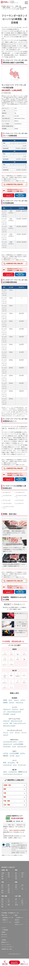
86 (17, 762)
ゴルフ (5, 771)
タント (10, 700)
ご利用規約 (3, 939)
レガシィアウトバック (19, 723)
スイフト (17, 732)
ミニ (11, 682)
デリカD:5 (6, 714)
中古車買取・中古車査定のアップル (10, 912)
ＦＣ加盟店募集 (4, 929)
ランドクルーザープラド (10, 741)
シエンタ (12, 714)
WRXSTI (5, 755)
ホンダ (24, 654)
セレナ (22, 709)
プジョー (17, 682)
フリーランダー (20, 500)
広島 (9, 901)
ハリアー (20, 741)
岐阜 (2, 892)
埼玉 (16, 874)
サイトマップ (4, 936)
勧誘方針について (5, 942)
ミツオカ (11, 664)
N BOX (5, 700)
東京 (16, 873)
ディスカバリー (7, 492)
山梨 (9, 888)
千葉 (22, 874)
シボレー (5, 687)
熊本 (22, 901)
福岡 (16, 899)
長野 (9, 885)
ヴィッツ (5, 732)
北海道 (2, 873)
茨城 (16, 878)
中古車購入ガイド (19, 917)
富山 (2, 887)
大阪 (16, 885)
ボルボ (24, 682)
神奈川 (22, 873)
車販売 (16, 915)
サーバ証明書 (20, 848)
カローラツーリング (16, 721)
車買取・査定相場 (6, 7)
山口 (2, 902)
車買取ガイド (5, 919)
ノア (4, 711)
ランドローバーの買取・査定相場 (19, 7)
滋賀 (16, 887)
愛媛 (9, 904)
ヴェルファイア (7, 744)
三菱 (24, 659)
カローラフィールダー (9, 725)
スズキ (17, 659)
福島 (2, 878)
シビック (5, 735)
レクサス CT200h (18, 744)
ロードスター (11, 762)
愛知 (9, 890)
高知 (2, 906)
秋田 (2, 876)
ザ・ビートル (22, 765)
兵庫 (22, 888)
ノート (11, 732)
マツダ (4, 659)
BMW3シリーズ (22, 771)
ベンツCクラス (12, 771)
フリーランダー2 (7, 503)
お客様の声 (17, 922)
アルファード (7, 709)
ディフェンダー (7, 500)
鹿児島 (16, 904)
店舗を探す (17, 919)
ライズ (14, 746)
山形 (9, 876)
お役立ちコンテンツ (19, 924)
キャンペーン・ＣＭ (7, 922)
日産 (18, 654)
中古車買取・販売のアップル (7, 6)
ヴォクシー (15, 709)
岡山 (2, 901)
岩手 (2, 874)
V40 (11, 723)
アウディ (24, 675)
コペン (15, 765)
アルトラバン (19, 702)
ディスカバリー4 (7, 495)
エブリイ (11, 702)
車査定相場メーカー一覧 (8, 917)
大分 (16, 902)
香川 (2, 904)
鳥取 (2, 899)
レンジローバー (20, 503)
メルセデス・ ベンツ (5, 676)
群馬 (16, 876)
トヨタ (11, 654)
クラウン (22, 753)
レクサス (5, 654)
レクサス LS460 (14, 753)
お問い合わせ (4, 934)
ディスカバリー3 (20, 492)
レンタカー (3, 927)
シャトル (5, 723)
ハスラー (22, 700)
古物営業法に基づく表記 (6, 949)
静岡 (2, 890)
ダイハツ (5, 664)
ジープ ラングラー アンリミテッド (12, 774)
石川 (9, 887)
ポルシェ (5, 682)
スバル (11, 659)
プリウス (5, 753)
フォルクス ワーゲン (17, 676)
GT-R (4, 762)
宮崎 (22, 902)
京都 (22, 885)
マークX (12, 755)
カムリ (17, 755)
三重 (9, 892)
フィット (23, 732)
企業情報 (3, 932)
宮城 (9, 874)
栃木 (22, 876)
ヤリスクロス (7, 746)
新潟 (2, 885)
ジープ (11, 687)
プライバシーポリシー (6, 944)
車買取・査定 (18, 6)
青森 (9, 873)
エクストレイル (21, 746)
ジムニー (16, 700)
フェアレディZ (7, 765)
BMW (11, 675)
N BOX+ (5, 702)
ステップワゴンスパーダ (14, 711)
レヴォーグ (6, 721)
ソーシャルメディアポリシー (7, 946)
